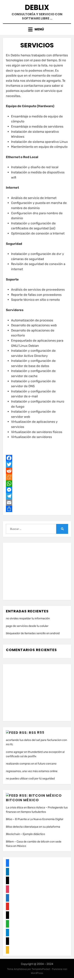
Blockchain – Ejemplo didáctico (25, 834)
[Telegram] (37, 496)
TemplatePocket (41, 969)
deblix (37, 7)
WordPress (37, 973)
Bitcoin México (22, 799)
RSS (40, 732)
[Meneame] (37, 477)
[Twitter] (37, 464)
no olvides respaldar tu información (28, 618)
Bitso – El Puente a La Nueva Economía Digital (34, 819)
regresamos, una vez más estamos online (31, 771)
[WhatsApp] (37, 483)
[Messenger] (37, 490)
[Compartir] (37, 509)
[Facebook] (37, 458)
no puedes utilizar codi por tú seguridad (30, 778)
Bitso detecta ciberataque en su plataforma (33, 826)
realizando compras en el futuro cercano (31, 763)
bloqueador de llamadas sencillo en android (33, 633)
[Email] (37, 502)
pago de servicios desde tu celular (27, 626)
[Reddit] (37, 471)
